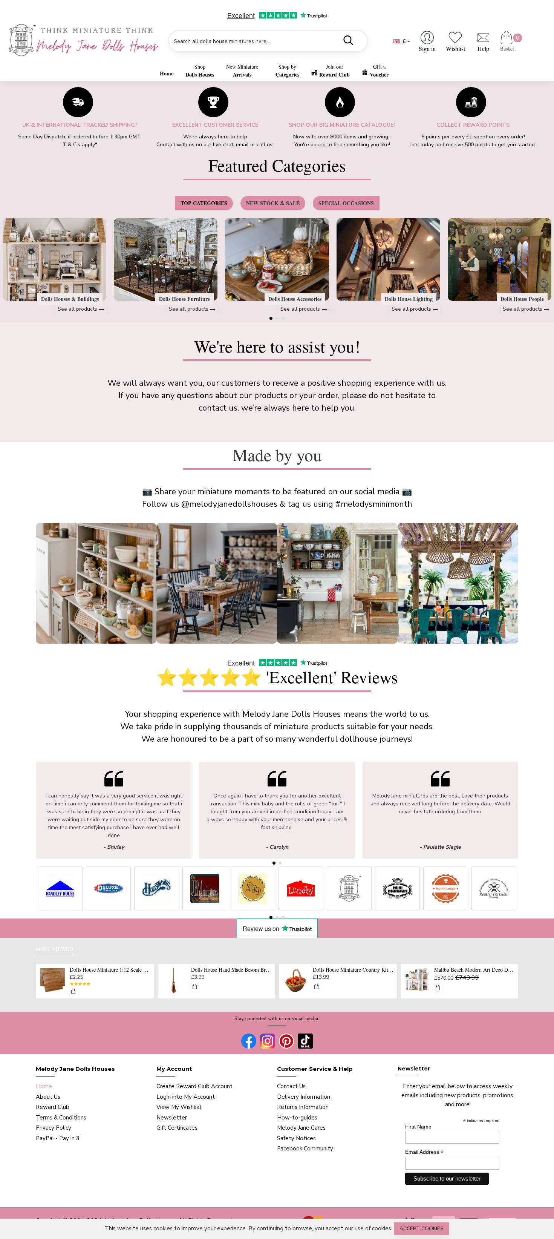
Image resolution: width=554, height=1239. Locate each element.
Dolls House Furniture (184, 299)
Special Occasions (346, 203)
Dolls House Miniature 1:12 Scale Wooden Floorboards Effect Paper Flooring (110, 969)
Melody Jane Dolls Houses (349, 910)
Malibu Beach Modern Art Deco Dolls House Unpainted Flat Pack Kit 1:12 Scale (475, 969)
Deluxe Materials (108, 910)
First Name (418, 1127)
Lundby (301, 910)
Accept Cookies (421, 1228)
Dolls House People (522, 299)
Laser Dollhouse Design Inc (253, 910)
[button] (270, 318)
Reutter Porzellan (493, 910)
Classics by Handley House (60, 910)
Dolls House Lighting (409, 299)
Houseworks (157, 910)
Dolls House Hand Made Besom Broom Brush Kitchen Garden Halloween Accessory (231, 969)
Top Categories (204, 203)
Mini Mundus (397, 910)
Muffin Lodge (446, 910)
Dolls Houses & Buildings (70, 299)
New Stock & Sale (273, 203)
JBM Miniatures (204, 910)
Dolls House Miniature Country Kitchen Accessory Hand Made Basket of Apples (353, 969)
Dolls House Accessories (294, 299)
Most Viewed (54, 949)
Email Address (424, 1152)
